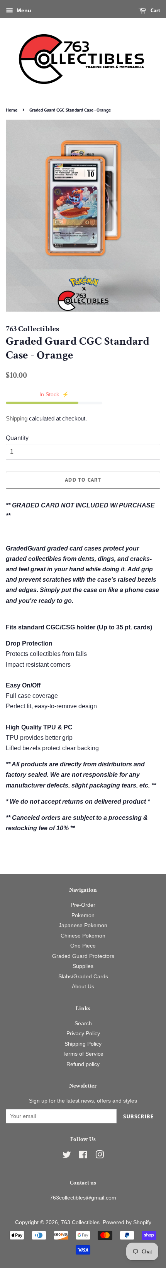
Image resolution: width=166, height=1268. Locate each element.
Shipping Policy (83, 1044)
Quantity (17, 438)
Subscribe (138, 1116)
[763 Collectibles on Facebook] (83, 1156)
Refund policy (83, 1064)
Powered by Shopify (127, 1222)
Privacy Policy (83, 1033)
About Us (83, 986)
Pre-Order (83, 905)
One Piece (83, 946)
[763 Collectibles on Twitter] (67, 1156)
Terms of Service (83, 1054)
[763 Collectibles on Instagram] (99, 1156)
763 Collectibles (80, 1222)
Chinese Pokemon (83, 936)
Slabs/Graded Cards (83, 976)
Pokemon (83, 915)
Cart (154, 10)
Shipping (16, 418)
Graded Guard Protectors (83, 956)
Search (83, 1023)
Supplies (83, 966)
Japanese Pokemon (83, 925)
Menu (23, 10)
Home (11, 110)
